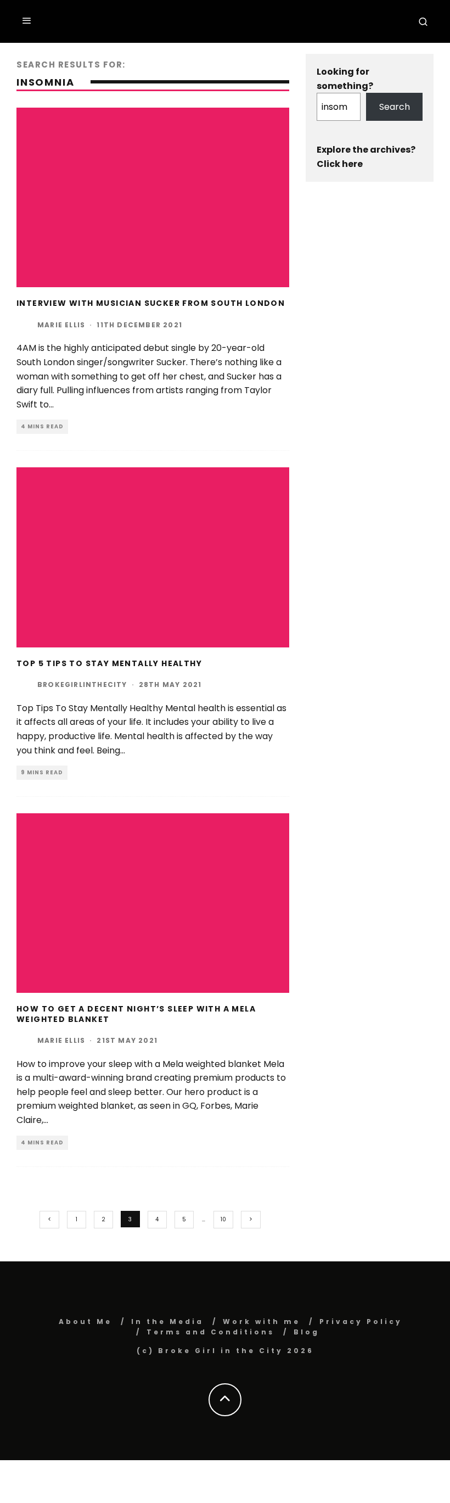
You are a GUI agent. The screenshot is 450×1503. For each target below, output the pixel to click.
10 (223, 1219)
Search (394, 106)
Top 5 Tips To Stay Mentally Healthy (109, 663)
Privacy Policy (360, 1321)
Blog (306, 1332)
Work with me (261, 1321)
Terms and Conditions (210, 1332)
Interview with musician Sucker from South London (150, 303)
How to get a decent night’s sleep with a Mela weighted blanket (136, 1013)
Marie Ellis (61, 324)
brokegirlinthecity (82, 684)
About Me (85, 1321)
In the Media (167, 1321)
